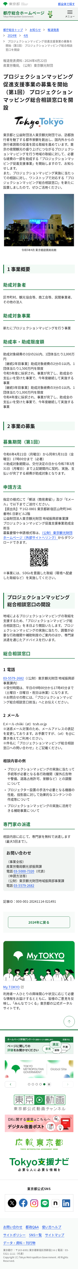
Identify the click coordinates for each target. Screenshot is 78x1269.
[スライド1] (29, 1084)
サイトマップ (54, 1234)
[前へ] (10, 1084)
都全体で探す (66, 4)
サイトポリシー (14, 1234)
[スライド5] (44, 1084)
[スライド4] (40, 1084)
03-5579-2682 (13, 678)
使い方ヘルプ (51, 1226)
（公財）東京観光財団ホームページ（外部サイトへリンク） (37, 535)
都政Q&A (32, 1226)
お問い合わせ (12, 1226)
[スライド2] (33, 1084)
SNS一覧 (35, 1234)
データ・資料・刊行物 (19, 1242)
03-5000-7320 (24, 871)
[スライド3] (37, 1084)
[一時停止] (49, 1084)
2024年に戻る (38, 922)
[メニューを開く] (70, 14)
